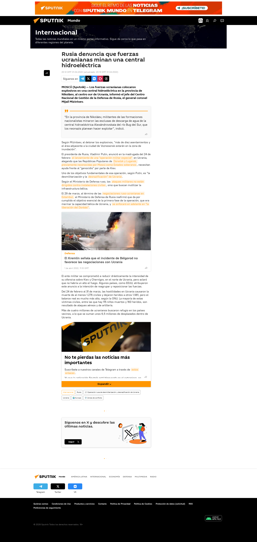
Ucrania (66, 398)
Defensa (70, 253)
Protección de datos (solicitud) (170, 503)
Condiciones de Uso (61, 503)
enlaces (70, 373)
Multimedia (141, 476)
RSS (191, 503)
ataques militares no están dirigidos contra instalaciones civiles (103, 183)
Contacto (102, 503)
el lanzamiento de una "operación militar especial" (102, 157)
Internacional (68, 392)
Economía (114, 476)
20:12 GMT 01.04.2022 (72, 72)
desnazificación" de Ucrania (105, 176)
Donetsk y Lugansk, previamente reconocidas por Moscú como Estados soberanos (100, 162)
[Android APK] (213, 518)
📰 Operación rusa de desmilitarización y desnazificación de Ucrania (112, 392)
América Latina (79, 476)
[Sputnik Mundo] (50, 24)
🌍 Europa (77, 398)
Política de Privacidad (120, 503)
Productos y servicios (84, 503)
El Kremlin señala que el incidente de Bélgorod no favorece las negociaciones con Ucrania (101, 260)
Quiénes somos (40, 503)
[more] (146, 134)
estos (135, 369)
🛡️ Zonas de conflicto (93, 398)
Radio (153, 476)
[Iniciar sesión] (207, 21)
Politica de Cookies (143, 503)
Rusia (79, 392)
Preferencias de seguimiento (47, 507)
